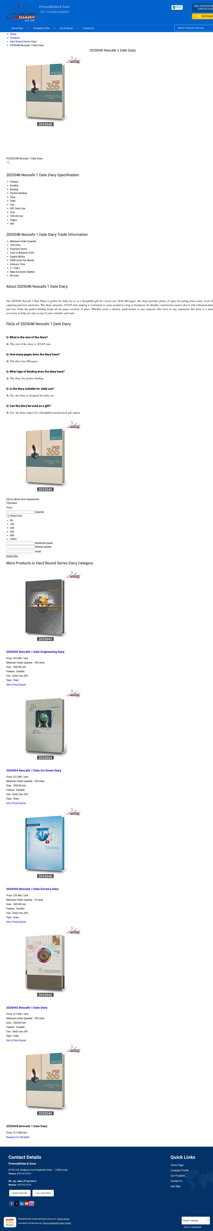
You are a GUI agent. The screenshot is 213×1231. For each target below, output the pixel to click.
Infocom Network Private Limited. (57, 1223)
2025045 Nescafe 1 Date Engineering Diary (35, 652)
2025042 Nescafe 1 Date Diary (26, 1007)
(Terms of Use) (63, 1219)
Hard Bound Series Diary (23, 41)
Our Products (66, 28)
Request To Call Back (17, 1137)
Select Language (192, 1227)
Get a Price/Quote (16, 684)
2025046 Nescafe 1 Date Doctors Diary (32, 889)
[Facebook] (11, 1205)
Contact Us (88, 28)
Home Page (17, 28)
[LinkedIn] (21, 1205)
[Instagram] (31, 1205)
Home (13, 34)
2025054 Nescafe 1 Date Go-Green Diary (33, 770)
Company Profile (41, 28)
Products (15, 37)
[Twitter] (16, 1205)
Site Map (175, 1186)
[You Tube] (26, 1205)
